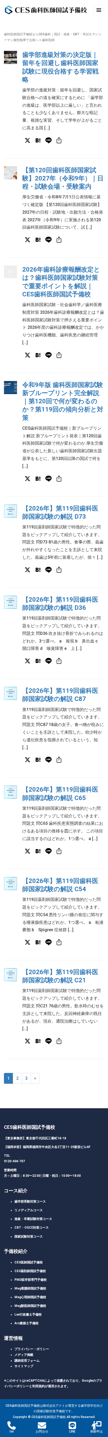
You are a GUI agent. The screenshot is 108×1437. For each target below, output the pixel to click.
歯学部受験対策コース (30, 1201)
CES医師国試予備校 (28, 1262)
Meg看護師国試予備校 (30, 1288)
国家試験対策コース (28, 1236)
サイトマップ (23, 1366)
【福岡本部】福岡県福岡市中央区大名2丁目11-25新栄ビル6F (47, 1147)
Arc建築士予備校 (26, 1323)
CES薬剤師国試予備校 (30, 1271)
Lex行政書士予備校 (28, 1314)
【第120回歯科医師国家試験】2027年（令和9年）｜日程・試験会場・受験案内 (63, 178)
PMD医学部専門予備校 (30, 1280)
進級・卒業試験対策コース (33, 1219)
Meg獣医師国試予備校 (30, 1306)
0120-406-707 (14, 1161)
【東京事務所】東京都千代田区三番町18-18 (35, 1138)
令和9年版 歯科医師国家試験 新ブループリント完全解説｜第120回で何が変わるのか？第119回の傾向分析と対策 (62, 401)
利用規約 (38, 1386)
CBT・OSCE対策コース (31, 1227)
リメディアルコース (28, 1210)
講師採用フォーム (27, 1360)
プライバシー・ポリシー (31, 1349)
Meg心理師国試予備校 (30, 1297)
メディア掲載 (23, 1355)
